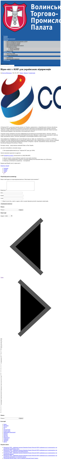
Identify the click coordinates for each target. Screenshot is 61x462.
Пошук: (2, 209)
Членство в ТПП (8, 52)
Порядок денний (5, 165)
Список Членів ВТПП (12, 55)
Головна (6, 36)
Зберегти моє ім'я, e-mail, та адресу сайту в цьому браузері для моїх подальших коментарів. (25, 201)
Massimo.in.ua (13, 460)
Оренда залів (10, 50)
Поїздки (6, 435)
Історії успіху (7, 431)
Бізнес (21, 73)
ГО (4, 428)
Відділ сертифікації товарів (13, 42)
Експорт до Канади (14, 48)
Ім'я (1, 192)
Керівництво (10, 57)
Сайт (2, 198)
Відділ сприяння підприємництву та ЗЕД (17, 41)
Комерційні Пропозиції (9, 432)
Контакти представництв (13, 59)
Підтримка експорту (12, 46)
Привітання (7, 437)
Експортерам (7, 429)
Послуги (6, 40)
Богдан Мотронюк (7, 73)
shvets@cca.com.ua (8, 155)
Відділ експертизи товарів (13, 44)
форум (5, 441)
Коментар (3, 190)
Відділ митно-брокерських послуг (15, 45)
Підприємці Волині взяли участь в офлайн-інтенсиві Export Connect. (21, 458)
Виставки (6, 425)
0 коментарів (32, 73)
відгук (5, 427)
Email (2, 195)
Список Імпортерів (14, 49)
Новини (6, 37)
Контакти (6, 56)
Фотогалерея (7, 60)
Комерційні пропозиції (9, 38)
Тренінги (6, 440)
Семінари (6, 439)
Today (2, 277)
